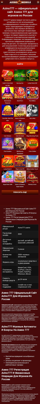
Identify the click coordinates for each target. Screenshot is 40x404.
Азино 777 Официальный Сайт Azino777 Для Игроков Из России (21, 210)
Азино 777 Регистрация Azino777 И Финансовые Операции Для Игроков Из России (21, 219)
